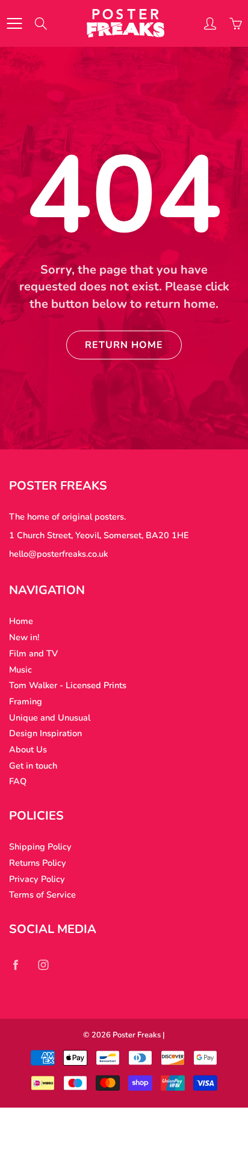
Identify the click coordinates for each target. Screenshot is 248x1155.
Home (21, 621)
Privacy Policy (37, 879)
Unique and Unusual (49, 718)
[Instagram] (43, 964)
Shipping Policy (40, 847)
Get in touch (33, 766)
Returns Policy (37, 863)
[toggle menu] (14, 23)
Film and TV (33, 653)
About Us (28, 749)
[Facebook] (15, 964)
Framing (25, 701)
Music (20, 670)
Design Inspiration (45, 733)
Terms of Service (42, 895)
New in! (24, 637)
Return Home (124, 345)
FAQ (17, 781)
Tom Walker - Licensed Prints (67, 685)
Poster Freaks (137, 1035)
